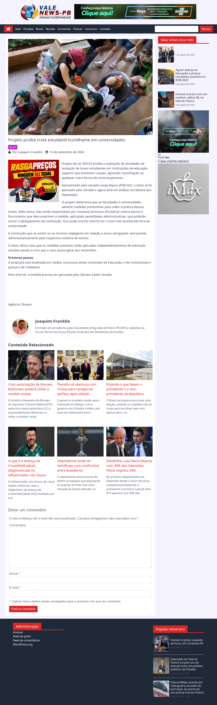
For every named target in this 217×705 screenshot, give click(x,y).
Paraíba (28, 29)
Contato (105, 29)
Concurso (91, 29)
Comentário (17, 525)
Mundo (50, 29)
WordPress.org (23, 644)
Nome (14, 573)
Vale (18, 29)
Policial (77, 29)
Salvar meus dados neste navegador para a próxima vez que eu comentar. (66, 601)
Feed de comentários (26, 640)
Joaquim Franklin (30, 152)
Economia (64, 29)
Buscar (206, 29)
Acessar (18, 632)
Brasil (39, 29)
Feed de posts (22, 636)
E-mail (14, 587)
